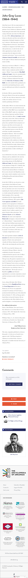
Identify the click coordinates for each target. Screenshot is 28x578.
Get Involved (6, 490)
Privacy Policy (17, 490)
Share (15, 404)
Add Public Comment (15, 384)
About (4, 485)
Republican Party (16, 284)
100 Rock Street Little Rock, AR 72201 (14, 553)
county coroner (21, 116)
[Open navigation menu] (26, 2)
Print (15, 399)
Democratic (5, 219)
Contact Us (5, 487)
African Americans (16, 36)
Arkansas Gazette (6, 214)
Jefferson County (6, 163)
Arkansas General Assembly (9, 57)
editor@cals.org (14, 560)
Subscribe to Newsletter (19, 485)
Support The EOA (18, 487)
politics (10, 272)
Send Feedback (9, 359)
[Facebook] (14, 574)
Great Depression (8, 286)
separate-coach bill (10, 201)
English (18, 576)
